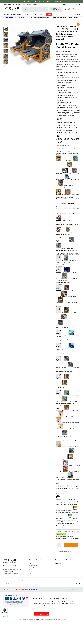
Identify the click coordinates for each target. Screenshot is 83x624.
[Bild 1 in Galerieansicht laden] (6, 29)
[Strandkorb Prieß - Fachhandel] (9, 562)
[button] (44, 9)
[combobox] (35, 9)
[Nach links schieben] (5, 24)
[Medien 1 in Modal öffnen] (31, 45)
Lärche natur (21, 17)
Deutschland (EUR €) (65, 4)
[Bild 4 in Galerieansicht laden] (6, 45)
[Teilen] (78, 24)
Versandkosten (38, 619)
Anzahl (58, 542)
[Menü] (6, 608)
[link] (20, 4)
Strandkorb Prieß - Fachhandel (74, 589)
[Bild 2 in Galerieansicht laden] (6, 34)
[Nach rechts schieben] (5, 65)
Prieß (16, 17)
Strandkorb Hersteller (8, 17)
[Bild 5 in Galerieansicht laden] (6, 51)
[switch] (4, 616)
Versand (61, 536)
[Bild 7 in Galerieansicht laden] (6, 61)
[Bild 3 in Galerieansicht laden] (6, 40)
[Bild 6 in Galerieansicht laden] (6, 56)
